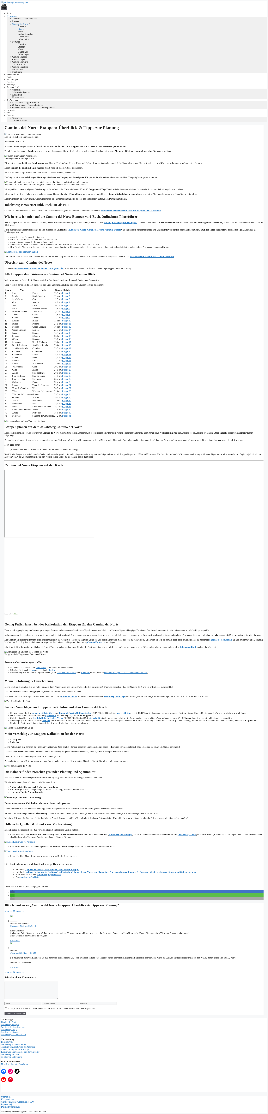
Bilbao (32, 670)
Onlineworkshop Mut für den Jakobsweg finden (33, 107)
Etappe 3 (66, 299)
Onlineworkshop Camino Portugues (28, 105)
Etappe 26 (66, 370)
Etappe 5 (66, 305)
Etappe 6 (66, 308)
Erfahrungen (23, 39)
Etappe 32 (66, 388)
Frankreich (17, 72)
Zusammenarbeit (19, 120)
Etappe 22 (66, 357)
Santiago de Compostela (220, 640)
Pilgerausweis (7, 1042)
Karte (9, 77)
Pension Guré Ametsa (66, 672)
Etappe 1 (66, 293)
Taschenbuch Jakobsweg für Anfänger (18, 1047)
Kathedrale (17, 95)
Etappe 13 (66, 333)
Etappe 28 (66, 376)
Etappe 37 (66, 403)
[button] (12, 892)
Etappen (21, 29)
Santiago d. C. (13, 87)
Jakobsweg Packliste (10, 1054)
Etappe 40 (66, 413)
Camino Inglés (18, 59)
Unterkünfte (23, 36)
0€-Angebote (12, 100)
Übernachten (18, 97)
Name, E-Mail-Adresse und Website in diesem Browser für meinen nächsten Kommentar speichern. (51, 1008)
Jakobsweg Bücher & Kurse (13, 1044)
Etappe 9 (66, 317)
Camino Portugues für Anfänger (15, 1049)
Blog (9, 112)
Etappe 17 (66, 342)
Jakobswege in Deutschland (13, 1034)
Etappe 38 (66, 406)
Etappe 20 (66, 351)
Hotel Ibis (85, 672)
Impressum (6, 1104)
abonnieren (41, 667)
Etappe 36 (66, 400)
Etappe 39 (66, 409)
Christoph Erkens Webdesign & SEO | (18, 1102)
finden (52, 670)
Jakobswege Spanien (10, 1032)
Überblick (16, 90)
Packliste (11, 82)
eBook (21, 31)
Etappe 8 (66, 314)
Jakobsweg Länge (9, 1029)
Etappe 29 (66, 379)
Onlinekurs (23, 52)
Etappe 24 (66, 363)
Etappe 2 (66, 296)
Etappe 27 (66, 373)
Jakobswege (12, 16)
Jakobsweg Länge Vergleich (24, 18)
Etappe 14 (66, 330)
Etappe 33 (66, 391)
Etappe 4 (66, 302)
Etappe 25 (66, 367)
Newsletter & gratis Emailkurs (14, 1064)
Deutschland (17, 69)
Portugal (16, 42)
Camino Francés (19, 57)
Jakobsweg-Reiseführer (43, 713)
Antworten (15, 940)
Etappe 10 (66, 321)
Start (9, 13)
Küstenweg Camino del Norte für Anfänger (20, 1052)
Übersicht (22, 26)
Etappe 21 (66, 354)
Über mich (11, 115)
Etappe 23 (66, 360)
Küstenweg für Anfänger (120, 834)
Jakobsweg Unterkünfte (11, 1057)
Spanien (15, 21)
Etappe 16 (66, 339)
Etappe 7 (66, 311)
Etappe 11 (66, 324)
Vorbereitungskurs (26, 34)
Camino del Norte (20, 24)
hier (74, 856)
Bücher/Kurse (13, 74)
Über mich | (6, 1097)
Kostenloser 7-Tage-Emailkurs (25, 102)
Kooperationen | (8, 1099)
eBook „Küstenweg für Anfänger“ (120, 222)
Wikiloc (15, 614)
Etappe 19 (66, 348)
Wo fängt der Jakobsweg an (13, 1027)
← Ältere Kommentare (14, 911)
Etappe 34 (66, 394)
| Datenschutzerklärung (10, 1105)
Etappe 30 (66, 382)
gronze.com (50, 715)
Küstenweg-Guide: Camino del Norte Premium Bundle (95, 230)
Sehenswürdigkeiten (21, 92)
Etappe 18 (66, 345)
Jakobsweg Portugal (10, 1024)
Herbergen (11, 84)
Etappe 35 (66, 397)
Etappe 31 (66, 385)
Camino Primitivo (20, 62)
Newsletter (11, 110)
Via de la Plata (18, 64)
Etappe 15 (66, 336)
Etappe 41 (66, 416)
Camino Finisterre (20, 67)
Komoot (46, 720)
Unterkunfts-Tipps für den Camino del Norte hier (125, 672)
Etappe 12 (66, 327)
